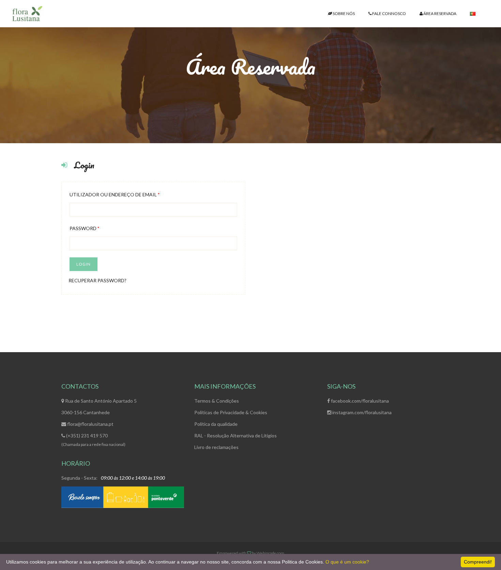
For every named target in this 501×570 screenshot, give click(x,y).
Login (83, 264)
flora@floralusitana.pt (89, 424)
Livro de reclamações (216, 447)
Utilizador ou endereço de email (115, 194)
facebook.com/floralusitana (359, 401)
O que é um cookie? (347, 562)
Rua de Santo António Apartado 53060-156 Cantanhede (99, 406)
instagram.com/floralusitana (361, 412)
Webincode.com (270, 553)
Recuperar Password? (97, 280)
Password (84, 228)
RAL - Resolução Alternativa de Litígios (235, 435)
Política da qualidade (216, 424)
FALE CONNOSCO (388, 13)
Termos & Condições (216, 401)
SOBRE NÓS (343, 13)
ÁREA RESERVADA (439, 13)
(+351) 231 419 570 (86, 435)
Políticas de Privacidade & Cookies (230, 412)
